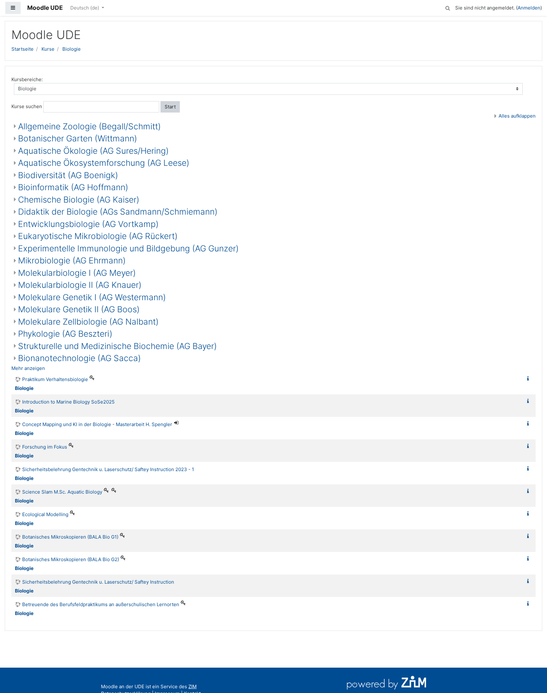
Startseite (22, 49)
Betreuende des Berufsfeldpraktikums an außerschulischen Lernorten (100, 604)
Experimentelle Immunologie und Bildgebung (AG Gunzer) (128, 248)
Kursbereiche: (27, 79)
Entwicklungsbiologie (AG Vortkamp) (88, 224)
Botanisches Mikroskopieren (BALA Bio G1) (70, 537)
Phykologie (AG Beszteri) (65, 334)
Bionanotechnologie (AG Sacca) (79, 358)
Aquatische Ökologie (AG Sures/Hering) (93, 151)
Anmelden (529, 8)
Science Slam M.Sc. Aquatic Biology (62, 492)
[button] (447, 7)
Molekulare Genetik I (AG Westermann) (92, 297)
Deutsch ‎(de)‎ (85, 8)
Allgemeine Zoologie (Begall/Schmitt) (89, 126)
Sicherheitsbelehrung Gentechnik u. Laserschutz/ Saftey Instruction (98, 582)
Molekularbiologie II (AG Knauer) (79, 285)
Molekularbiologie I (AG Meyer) (77, 273)
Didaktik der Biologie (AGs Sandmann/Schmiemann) (117, 212)
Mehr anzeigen (28, 368)
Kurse (47, 49)
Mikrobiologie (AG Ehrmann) (72, 260)
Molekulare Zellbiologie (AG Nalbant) (88, 322)
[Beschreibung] (529, 379)
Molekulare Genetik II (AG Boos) (79, 309)
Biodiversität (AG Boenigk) (68, 175)
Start (170, 107)
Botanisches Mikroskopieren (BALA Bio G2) (70, 559)
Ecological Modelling (45, 514)
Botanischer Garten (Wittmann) (77, 138)
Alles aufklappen (517, 116)
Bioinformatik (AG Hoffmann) (73, 187)
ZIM (192, 686)
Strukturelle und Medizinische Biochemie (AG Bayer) (117, 346)
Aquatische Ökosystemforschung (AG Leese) (103, 163)
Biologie (71, 49)
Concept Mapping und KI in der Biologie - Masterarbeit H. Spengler (97, 424)
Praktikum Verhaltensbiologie (55, 379)
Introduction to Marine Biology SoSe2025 (68, 402)
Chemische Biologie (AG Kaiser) (78, 199)
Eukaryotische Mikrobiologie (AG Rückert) (98, 236)
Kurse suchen (26, 106)
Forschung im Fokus (44, 447)
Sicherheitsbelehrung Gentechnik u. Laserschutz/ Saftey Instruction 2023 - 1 (108, 469)
